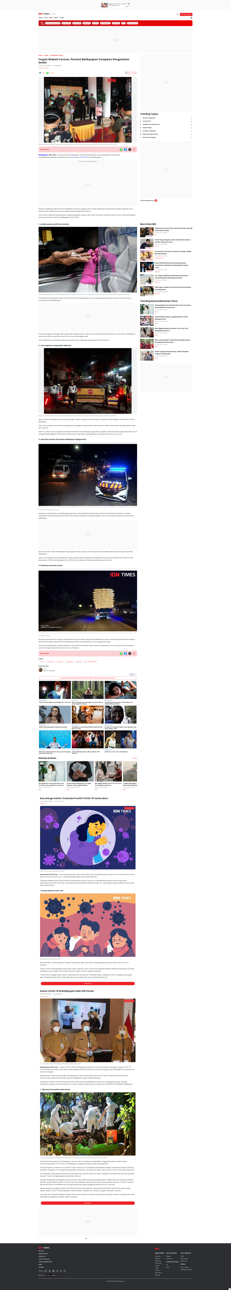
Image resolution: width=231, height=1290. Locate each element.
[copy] (134, 149)
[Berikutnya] (137, 770)
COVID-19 (83, 157)
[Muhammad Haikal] (41, 670)
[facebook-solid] (125, 149)
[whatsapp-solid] (121, 149)
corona (72, 157)
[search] (178, 14)
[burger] (191, 18)
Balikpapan (43, 155)
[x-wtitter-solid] (129, 149)
